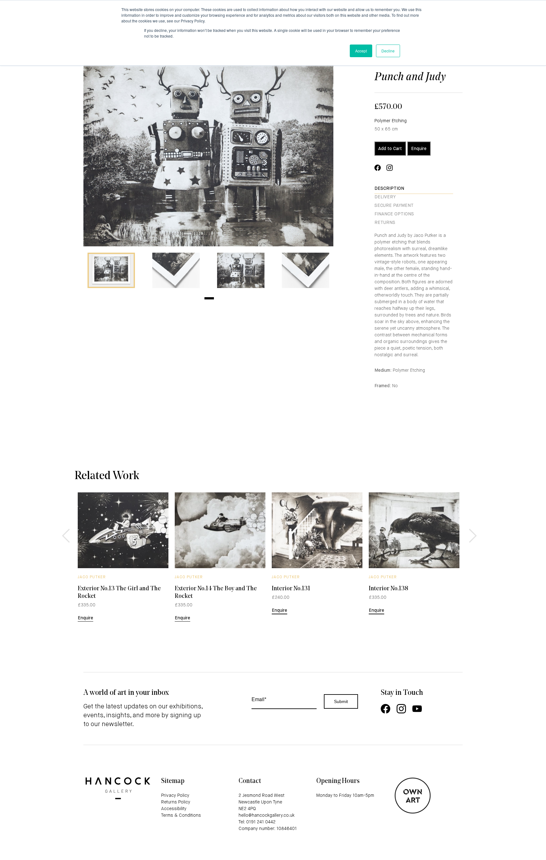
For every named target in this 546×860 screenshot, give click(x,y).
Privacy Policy (175, 795)
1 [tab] (209, 298)
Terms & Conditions (181, 815)
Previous (65, 531)
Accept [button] (361, 50)
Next (472, 531)
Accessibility (173, 809)
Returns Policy (175, 802)
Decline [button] (388, 50)
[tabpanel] (111, 270)
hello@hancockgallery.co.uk (266, 815)
